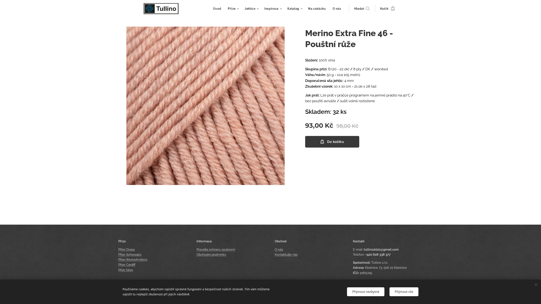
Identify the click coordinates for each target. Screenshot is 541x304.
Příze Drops (126, 249)
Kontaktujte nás (286, 254)
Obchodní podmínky (211, 254)
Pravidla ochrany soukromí (216, 249)
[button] (362, 8)
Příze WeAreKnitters (132, 260)
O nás (279, 249)
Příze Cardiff (126, 265)
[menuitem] (218, 8)
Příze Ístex (125, 270)
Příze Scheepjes (129, 254)
